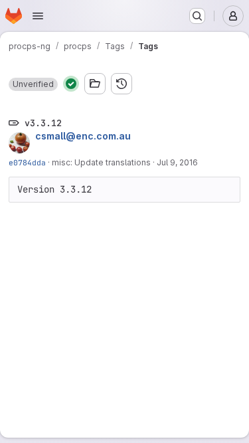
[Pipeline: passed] (71, 84)
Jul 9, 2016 (177, 162)
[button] (33, 84)
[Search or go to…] (197, 16)
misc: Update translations (101, 162)
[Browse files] (95, 83)
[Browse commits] (121, 83)
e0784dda (27, 162)
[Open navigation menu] (37, 16)
